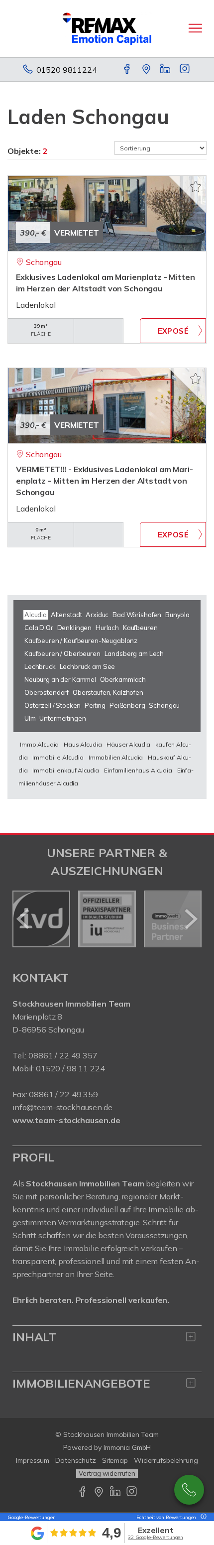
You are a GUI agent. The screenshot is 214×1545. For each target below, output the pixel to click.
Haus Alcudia (83, 744)
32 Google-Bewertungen (155, 1537)
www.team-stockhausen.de (66, 1120)
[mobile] (195, 28)
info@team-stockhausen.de (62, 1107)
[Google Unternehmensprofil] (147, 70)
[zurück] (23, 918)
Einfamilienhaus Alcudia (138, 770)
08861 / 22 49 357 (63, 1055)
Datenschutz (75, 1460)
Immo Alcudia (39, 744)
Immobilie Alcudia (58, 757)
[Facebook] (127, 70)
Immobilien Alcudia (116, 757)
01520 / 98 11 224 (70, 1068)
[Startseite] (107, 28)
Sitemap (115, 1460)
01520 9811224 (66, 70)
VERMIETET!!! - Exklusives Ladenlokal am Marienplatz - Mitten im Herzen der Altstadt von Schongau (104, 480)
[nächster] (190, 918)
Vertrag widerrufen (107, 1473)
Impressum (32, 1460)
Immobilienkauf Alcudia (65, 770)
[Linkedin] (166, 70)
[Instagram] (185, 70)
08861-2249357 (189, 1490)
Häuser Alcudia (128, 744)
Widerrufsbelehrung (166, 1460)
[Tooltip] (202, 1517)
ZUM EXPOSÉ (173, 330)
